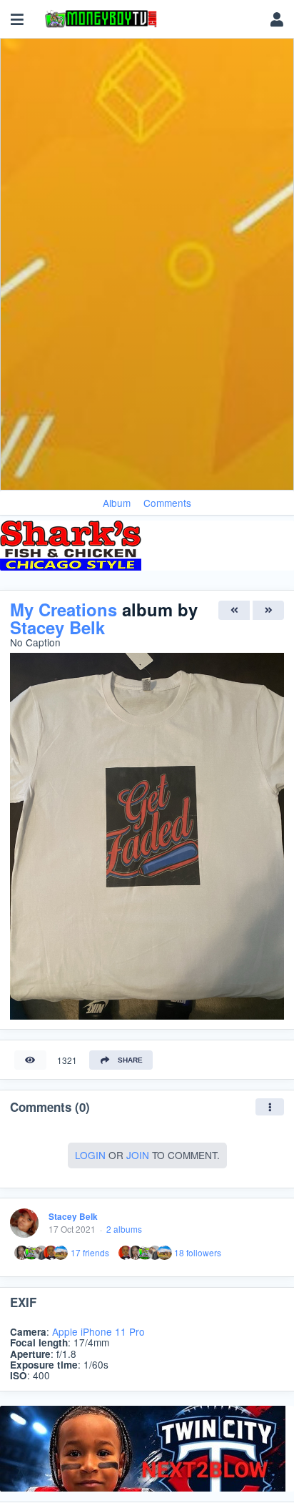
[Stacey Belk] (24, 1223)
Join (137, 1155)
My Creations (63, 609)
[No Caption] (234, 610)
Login (90, 1155)
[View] (30, 1060)
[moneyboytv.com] (149, 19)
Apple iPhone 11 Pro (98, 1331)
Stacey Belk (57, 627)
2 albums (124, 1229)
